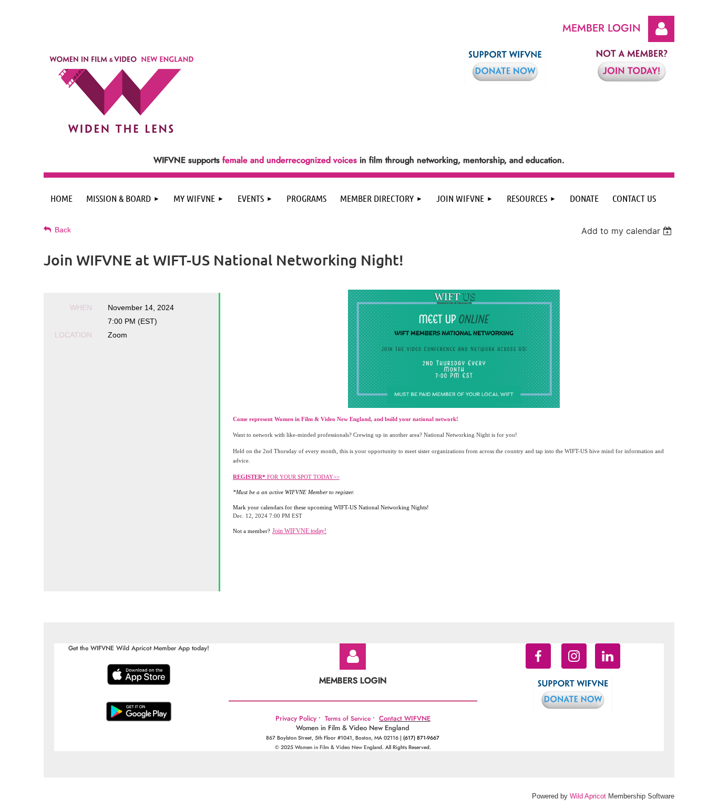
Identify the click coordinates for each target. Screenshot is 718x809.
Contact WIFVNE (404, 718)
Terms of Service (348, 718)
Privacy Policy (295, 718)
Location (73, 335)
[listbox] (627, 230)
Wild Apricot (588, 796)
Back (63, 230)
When (81, 307)
